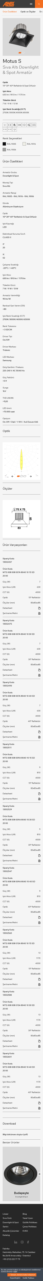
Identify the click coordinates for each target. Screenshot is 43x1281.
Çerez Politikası (30, 1226)
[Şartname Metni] (39, 613)
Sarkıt (5, 1226)
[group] (21, 1174)
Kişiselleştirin (15, 1278)
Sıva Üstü (7, 1218)
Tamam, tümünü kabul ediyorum (22, 1275)
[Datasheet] (39, 608)
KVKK (25, 1231)
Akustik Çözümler (11, 1231)
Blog (25, 1214)
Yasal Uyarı (28, 1218)
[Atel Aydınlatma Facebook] (28, 1242)
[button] (19, 52)
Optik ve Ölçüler (28, 11)
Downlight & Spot (11, 1222)
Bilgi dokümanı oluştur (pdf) (15, 1134)
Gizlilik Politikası (30, 1222)
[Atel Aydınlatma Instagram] (22, 1242)
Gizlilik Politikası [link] (28, 1278)
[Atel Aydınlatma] (9, 4)
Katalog (6, 1235)
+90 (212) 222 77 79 (11, 1259)
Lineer (5, 1214)
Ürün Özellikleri (10, 11)
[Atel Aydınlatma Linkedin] (15, 1242)
